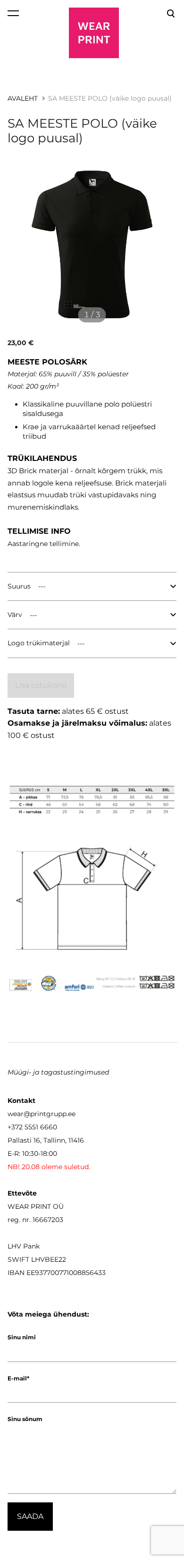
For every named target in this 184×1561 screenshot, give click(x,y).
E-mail (17, 1378)
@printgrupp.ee (49, 1114)
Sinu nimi (22, 1337)
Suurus (19, 586)
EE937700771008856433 (66, 1272)
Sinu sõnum (25, 1418)
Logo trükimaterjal (39, 643)
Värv (15, 614)
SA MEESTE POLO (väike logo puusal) (110, 98)
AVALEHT (23, 98)
